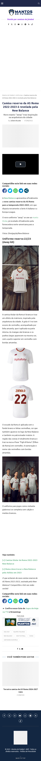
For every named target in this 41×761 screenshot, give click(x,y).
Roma (31, 636)
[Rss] (28, 24)
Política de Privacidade (28, 751)
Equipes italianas (19, 631)
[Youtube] (18, 24)
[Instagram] (15, 24)
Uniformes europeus (11, 640)
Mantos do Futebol (8, 95)
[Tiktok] (32, 24)
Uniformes (19, 95)
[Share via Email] (22, 649)
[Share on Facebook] (17, 649)
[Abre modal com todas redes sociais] (26, 190)
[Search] (39, 3)
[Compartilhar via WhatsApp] (15, 190)
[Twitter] (12, 24)
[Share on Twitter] (19, 649)
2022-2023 (7, 631)
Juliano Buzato (15, 121)
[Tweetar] (10, 190)
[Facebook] (8, 24)
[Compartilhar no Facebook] (4, 190)
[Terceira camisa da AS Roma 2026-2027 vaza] (20, 674)
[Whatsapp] (22, 24)
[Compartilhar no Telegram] (21, 190)
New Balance (8, 636)
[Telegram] (25, 24)
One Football (21, 636)
